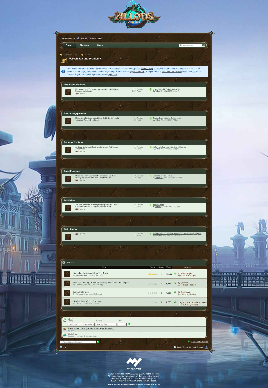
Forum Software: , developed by (134, 384)
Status (120, 321)
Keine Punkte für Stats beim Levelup (166, 89)
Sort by (70, 321)
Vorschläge (69, 200)
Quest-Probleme (72, 171)
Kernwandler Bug (81, 292)
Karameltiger (186, 273)
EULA (113, 381)
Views (168, 267)
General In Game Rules (145, 381)
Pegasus (158, 235)
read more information (172, 71)
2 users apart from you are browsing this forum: (91, 328)
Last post (188, 267)
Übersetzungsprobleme (75, 113)
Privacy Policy (124, 381)
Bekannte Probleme (73, 142)
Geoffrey (79, 285)
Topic (104, 267)
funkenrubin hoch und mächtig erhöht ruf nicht (170, 147)
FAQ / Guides (70, 229)
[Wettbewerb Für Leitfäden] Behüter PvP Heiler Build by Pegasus (177, 234)
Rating (152, 267)
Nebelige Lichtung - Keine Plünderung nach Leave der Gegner (101, 282)
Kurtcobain (80, 294)
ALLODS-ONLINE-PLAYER (195, 302)
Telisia (157, 91)
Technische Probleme (74, 84)
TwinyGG (159, 178)
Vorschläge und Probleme (85, 58)
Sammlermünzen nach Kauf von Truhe (90, 273)
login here (112, 74)
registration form (137, 71)
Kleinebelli (79, 275)
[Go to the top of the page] (206, 347)
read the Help (147, 68)
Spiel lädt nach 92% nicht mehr (87, 301)
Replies (161, 267)
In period (99, 321)
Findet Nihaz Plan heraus (162, 176)
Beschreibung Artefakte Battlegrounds (167, 118)
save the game (158, 205)
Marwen (158, 207)
